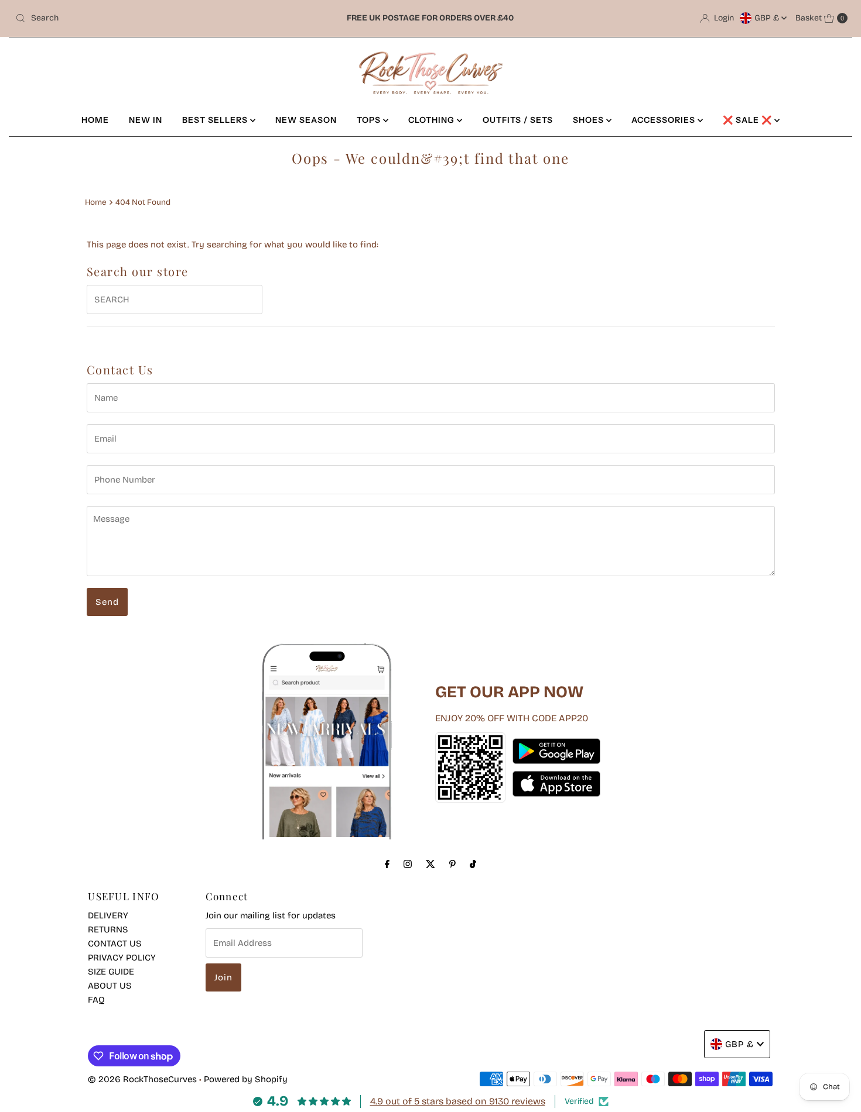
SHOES (589, 120)
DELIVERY (108, 915)
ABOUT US (110, 985)
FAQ (96, 999)
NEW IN (145, 120)
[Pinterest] (452, 864)
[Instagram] (408, 864)
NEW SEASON (306, 120)
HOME (95, 120)
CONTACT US (115, 943)
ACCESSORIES (664, 120)
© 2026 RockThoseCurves (142, 1079)
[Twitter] (430, 864)
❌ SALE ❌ (748, 120)
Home (96, 202)
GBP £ (767, 18)
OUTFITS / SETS (518, 120)
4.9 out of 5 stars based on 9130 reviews (457, 1101)
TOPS (370, 120)
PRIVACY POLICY (122, 957)
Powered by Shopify (246, 1079)
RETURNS (108, 929)
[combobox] (147, 18)
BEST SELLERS (216, 120)
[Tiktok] (473, 864)
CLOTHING (432, 120)
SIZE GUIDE (111, 971)
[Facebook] (387, 864)
